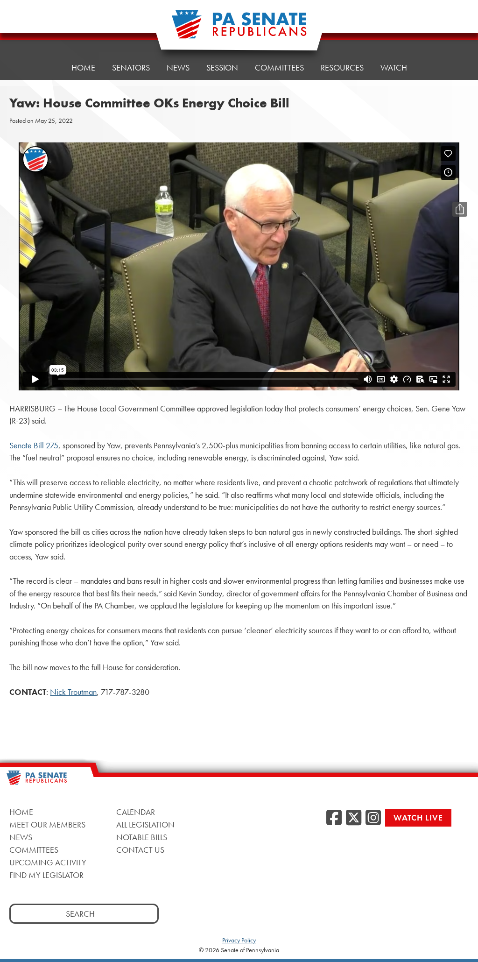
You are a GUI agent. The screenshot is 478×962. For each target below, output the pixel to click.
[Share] (459, 209)
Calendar (135, 811)
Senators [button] (131, 67)
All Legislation (145, 824)
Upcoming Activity (47, 862)
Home (83, 67)
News (178, 67)
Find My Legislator (46, 875)
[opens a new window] (459, 190)
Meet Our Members (47, 824)
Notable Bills (141, 837)
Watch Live (418, 817)
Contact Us (140, 849)
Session (222, 67)
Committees (279, 67)
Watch (393, 67)
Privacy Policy (239, 940)
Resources (342, 67)
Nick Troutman (73, 692)
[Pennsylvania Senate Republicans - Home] (239, 29)
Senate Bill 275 (33, 445)
